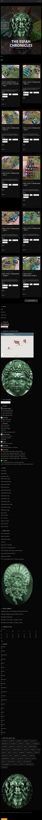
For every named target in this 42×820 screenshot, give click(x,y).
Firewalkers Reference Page (6, 490)
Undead (21, 764)
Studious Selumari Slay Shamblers (6, 443)
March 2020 (3, 675)
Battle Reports (10, 125)
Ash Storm (33, 740)
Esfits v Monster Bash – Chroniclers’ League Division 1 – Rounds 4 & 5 (13, 453)
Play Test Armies (4, 512)
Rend (3, 761)
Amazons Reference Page (5, 478)
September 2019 (4, 699)
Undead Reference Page (5, 509)
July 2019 (2, 708)
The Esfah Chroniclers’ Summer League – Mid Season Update (11, 451)
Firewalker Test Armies (5, 520)
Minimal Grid (22, 812)
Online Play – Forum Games (5, 421)
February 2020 (3, 679)
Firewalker (21, 752)
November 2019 (4, 691)
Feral (9, 752)
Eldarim (33, 749)
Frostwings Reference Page (6, 492)
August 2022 (3, 646)
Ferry (15, 752)
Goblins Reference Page (5, 495)
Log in (2, 309)
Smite (19, 761)
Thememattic (29, 812)
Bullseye (21, 743)
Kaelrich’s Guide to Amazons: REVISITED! (8, 553)
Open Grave (20, 758)
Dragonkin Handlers (17, 749)
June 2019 (2, 712)
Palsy (27, 758)
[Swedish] (8, 325)
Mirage (13, 758)
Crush (25, 746)
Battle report (5, 743)
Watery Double (29, 764)
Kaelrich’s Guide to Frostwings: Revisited (8, 432)
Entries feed (3, 312)
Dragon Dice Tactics (6, 749)
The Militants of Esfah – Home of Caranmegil (8, 611)
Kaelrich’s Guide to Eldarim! (5, 428)
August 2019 (3, 703)
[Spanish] (7, 325)
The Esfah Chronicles (21, 43)
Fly (10, 755)
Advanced (4, 125)
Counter (19, 746)
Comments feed (3, 314)
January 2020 (3, 683)
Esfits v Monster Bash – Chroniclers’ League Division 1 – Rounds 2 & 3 (13, 456)
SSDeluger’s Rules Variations (6, 437)
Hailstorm (31, 755)
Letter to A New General (5, 425)
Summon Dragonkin (6, 764)
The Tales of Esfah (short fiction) (6, 411)
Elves (3, 752)
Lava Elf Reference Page (5, 498)
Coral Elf (4, 746)
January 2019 (3, 732)
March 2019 (3, 724)
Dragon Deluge (3, 439)
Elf (38, 749)
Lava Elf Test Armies (4, 523)
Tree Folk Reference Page (5, 507)
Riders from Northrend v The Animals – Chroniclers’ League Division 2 (13, 454)
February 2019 (3, 728)
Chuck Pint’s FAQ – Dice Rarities (6, 436)
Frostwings (24, 755)
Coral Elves (11, 746)
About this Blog (3, 470)
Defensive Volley (32, 746)
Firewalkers (29, 752)
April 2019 (2, 720)
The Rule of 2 (3, 430)
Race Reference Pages (5, 476)
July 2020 (2, 663)
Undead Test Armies (4, 526)
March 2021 (3, 650)
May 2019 (2, 716)
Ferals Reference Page (5, 487)
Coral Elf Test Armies (4, 515)
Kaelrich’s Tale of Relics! (5, 426)
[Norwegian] (3, 325)
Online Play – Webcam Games (6, 419)
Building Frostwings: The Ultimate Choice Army (15, 614)
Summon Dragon (27, 761)
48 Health (18, 740)
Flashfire (37, 752)
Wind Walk (4, 767)
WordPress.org (3, 317)
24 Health (4, 740)
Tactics (15, 764)
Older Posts (32, 300)
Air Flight (26, 740)
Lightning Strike (5, 758)
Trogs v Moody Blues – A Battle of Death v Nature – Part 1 (10, 83)
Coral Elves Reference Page (6, 481)
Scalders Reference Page (5, 501)
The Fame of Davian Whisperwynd (7, 410)
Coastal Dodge (35, 743)
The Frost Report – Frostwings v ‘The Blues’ (14, 619)
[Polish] (4, 325)
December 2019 (4, 687)
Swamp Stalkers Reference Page (6, 504)
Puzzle (33, 758)
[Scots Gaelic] (6, 325)
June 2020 (2, 667)
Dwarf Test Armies (4, 518)
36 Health (11, 740)
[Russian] (5, 325)
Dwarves (26, 749)
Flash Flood (4, 755)
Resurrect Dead (11, 761)
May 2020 (2, 671)
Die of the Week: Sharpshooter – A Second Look (9, 447)
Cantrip (28, 743)
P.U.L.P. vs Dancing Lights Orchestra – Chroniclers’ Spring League (12, 462)
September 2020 (4, 654)
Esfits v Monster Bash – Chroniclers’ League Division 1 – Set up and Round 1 (14, 458)
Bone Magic (13, 743)
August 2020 (3, 658)
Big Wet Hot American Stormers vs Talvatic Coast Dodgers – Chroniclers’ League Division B (17, 464)
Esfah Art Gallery (4, 473)
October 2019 (3, 695)
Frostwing (16, 755)
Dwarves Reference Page (5, 484)
